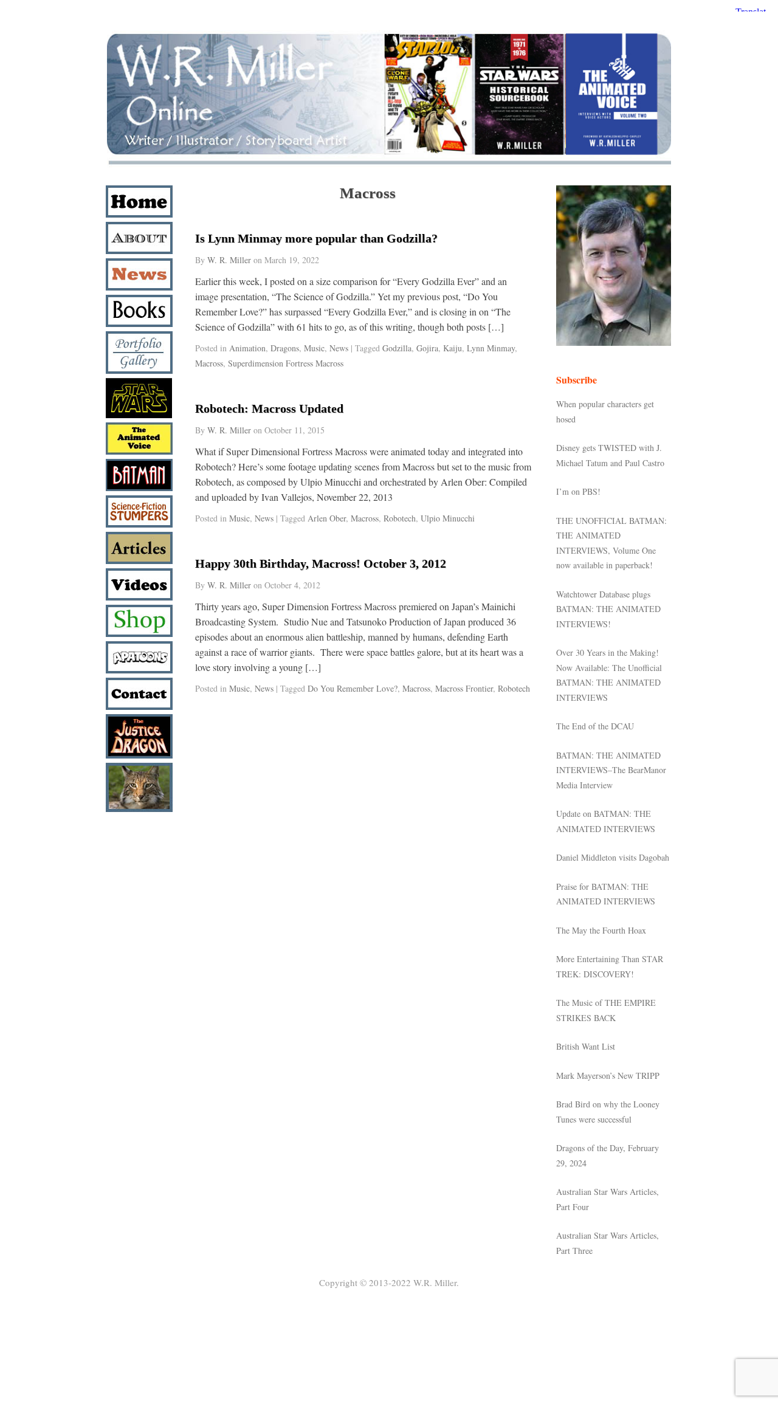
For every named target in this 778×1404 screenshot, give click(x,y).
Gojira (427, 348)
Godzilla (396, 348)
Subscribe (576, 380)
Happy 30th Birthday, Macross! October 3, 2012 (320, 563)
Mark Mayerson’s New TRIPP (607, 1075)
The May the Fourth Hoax (601, 930)
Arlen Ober (327, 518)
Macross (209, 363)
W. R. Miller (229, 260)
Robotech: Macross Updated (269, 408)
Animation (247, 348)
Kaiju (452, 348)
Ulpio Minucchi (448, 518)
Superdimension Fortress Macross (285, 363)
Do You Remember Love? (353, 688)
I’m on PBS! (578, 491)
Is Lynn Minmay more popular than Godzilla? (316, 238)
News (338, 348)
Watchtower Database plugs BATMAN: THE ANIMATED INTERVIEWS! (608, 609)
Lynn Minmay (491, 348)
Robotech (400, 518)
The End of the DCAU (595, 726)
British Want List (585, 1046)
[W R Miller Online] (389, 165)
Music (314, 348)
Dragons (284, 348)
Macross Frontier (464, 688)
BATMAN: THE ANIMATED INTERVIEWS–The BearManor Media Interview (611, 770)
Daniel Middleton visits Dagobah (612, 857)
